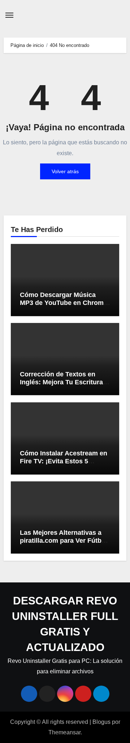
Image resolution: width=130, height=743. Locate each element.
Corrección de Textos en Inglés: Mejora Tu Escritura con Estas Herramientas (61, 382)
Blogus (101, 722)
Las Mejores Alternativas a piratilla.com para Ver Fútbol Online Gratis (63, 540)
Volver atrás (65, 171)
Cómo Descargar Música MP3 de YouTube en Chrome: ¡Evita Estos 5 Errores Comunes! (64, 306)
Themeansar (64, 732)
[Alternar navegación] (9, 15)
